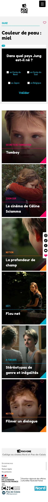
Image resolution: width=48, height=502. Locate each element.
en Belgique (35, 83)
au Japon (15, 83)
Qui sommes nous (7, 463)
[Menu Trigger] (42, 4)
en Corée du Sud (35, 73)
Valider (24, 93)
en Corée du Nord (15, 73)
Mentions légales (7, 469)
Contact (4, 466)
